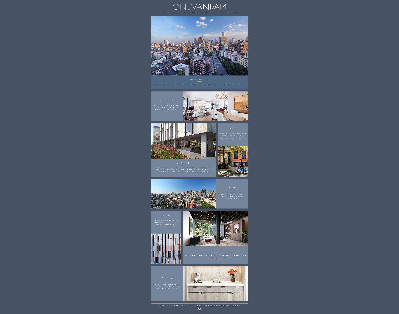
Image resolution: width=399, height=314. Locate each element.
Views (185, 13)
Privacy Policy (236, 306)
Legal (228, 306)
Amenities (204, 13)
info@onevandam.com (217, 306)
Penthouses (176, 13)
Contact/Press (232, 13)
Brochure (220, 13)
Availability (194, 13)
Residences (165, 13)
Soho (213, 13)
